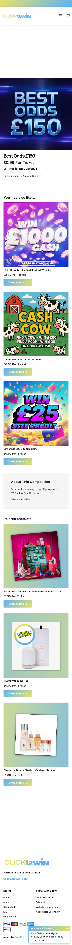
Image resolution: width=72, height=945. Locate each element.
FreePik (19, 937)
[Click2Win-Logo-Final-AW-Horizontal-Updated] (17, 15)
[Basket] (67, 16)
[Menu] (60, 16)
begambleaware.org (15, 878)
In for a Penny (56, 937)
